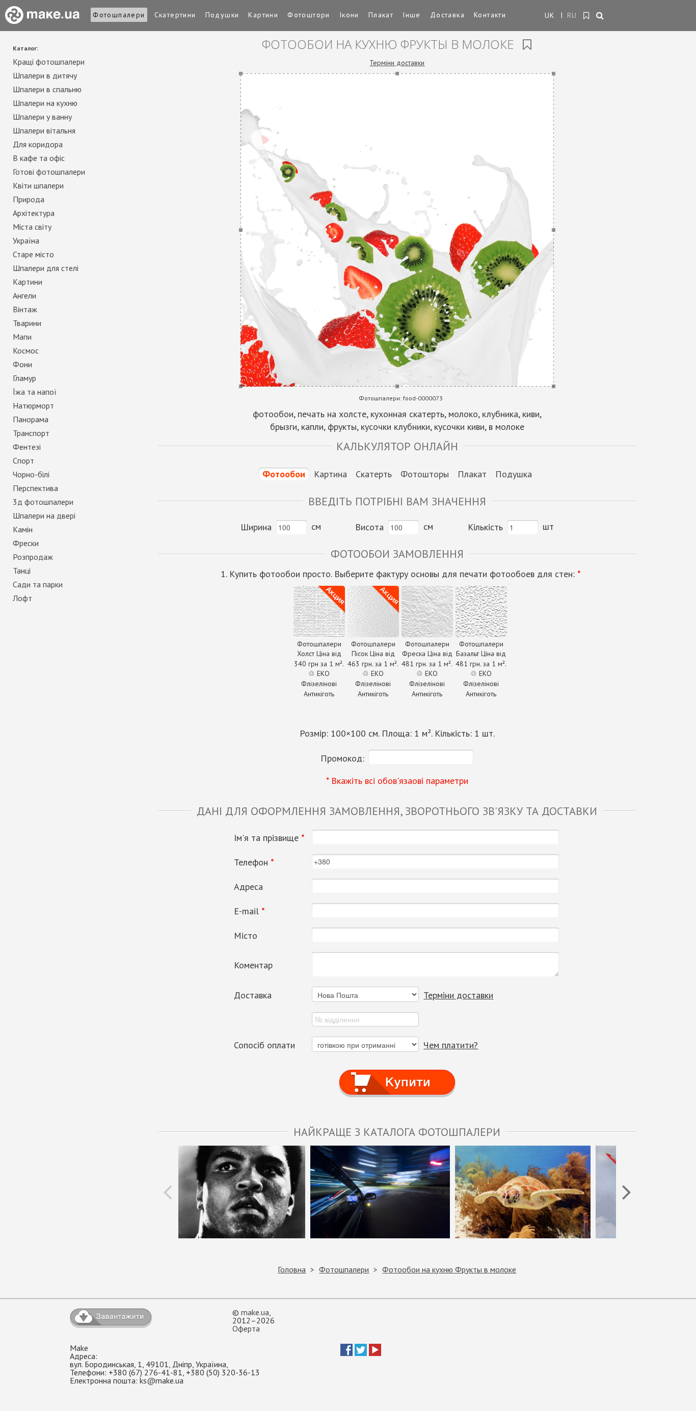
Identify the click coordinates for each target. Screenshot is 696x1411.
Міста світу (32, 227)
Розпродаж (33, 557)
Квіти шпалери (38, 185)
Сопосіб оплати (264, 1045)
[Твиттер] (361, 1353)
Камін (23, 529)
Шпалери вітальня (44, 130)
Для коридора (38, 144)
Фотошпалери (119, 14)
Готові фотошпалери (49, 172)
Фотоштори (308, 14)
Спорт (23, 460)
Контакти (490, 14)
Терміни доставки (396, 62)
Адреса (248, 887)
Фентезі (27, 447)
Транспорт (31, 433)
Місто (245, 936)
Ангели (24, 295)
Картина (330, 474)
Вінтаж (25, 309)
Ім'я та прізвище (269, 838)
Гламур (24, 378)
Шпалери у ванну (42, 117)
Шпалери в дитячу (45, 75)
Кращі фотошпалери (49, 62)
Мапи (22, 337)
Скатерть (374, 474)
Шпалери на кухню (45, 103)
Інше (412, 14)
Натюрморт (33, 405)
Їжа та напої (35, 392)
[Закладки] (586, 16)
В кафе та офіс (39, 158)
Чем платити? (450, 1045)
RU (572, 15)
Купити (397, 1073)
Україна (26, 240)
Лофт (22, 598)
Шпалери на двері (44, 515)
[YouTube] (375, 1353)
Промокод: (342, 758)
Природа (28, 199)
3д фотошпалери (43, 502)
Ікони (349, 14)
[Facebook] (346, 1353)
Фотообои (283, 474)
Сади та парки (38, 584)
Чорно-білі (31, 474)
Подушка (513, 474)
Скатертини (175, 14)
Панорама (30, 419)
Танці (22, 570)
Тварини (27, 323)
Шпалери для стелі (45, 268)
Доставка (447, 14)
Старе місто (33, 254)
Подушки (222, 14)
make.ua (255, 1312)
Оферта (246, 1328)
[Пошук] (600, 16)
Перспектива (35, 488)
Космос (26, 350)
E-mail (249, 911)
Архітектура (34, 213)
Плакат (380, 14)
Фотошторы (424, 474)
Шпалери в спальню (47, 89)
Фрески (26, 543)
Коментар (253, 965)
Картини (263, 14)
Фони (22, 364)
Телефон (254, 862)
